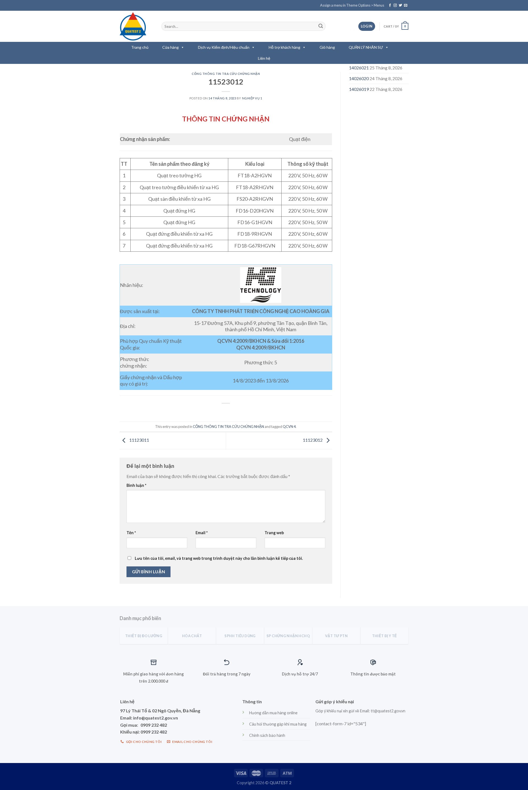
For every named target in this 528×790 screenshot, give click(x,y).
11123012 (313, 439)
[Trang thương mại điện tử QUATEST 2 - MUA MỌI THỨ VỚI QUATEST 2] (136, 26)
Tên (131, 532)
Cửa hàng (170, 47)
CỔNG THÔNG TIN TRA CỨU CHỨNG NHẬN (226, 73)
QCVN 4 (289, 426)
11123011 (138, 439)
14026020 (359, 78)
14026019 (359, 89)
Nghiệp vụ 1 (252, 98)
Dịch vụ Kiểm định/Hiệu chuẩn (223, 47)
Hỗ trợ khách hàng (284, 47)
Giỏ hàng (327, 47)
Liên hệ (264, 58)
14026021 (359, 67)
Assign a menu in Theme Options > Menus (352, 5)
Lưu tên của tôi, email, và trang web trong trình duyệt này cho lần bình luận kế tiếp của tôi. (219, 558)
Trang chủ (139, 47)
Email (202, 532)
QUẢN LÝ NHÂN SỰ (366, 47)
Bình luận (136, 485)
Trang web (274, 532)
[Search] (320, 26)
